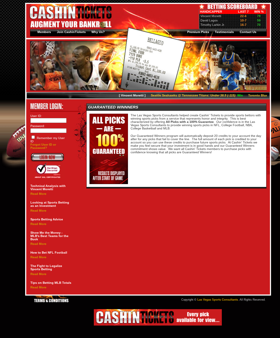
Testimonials (224, 32)
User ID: (36, 116)
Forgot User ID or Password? (43, 146)
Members (44, 32)
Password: (37, 126)
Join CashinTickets (71, 32)
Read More (38, 193)
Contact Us (248, 32)
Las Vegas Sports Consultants (217, 299)
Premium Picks (198, 32)
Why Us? (98, 32)
